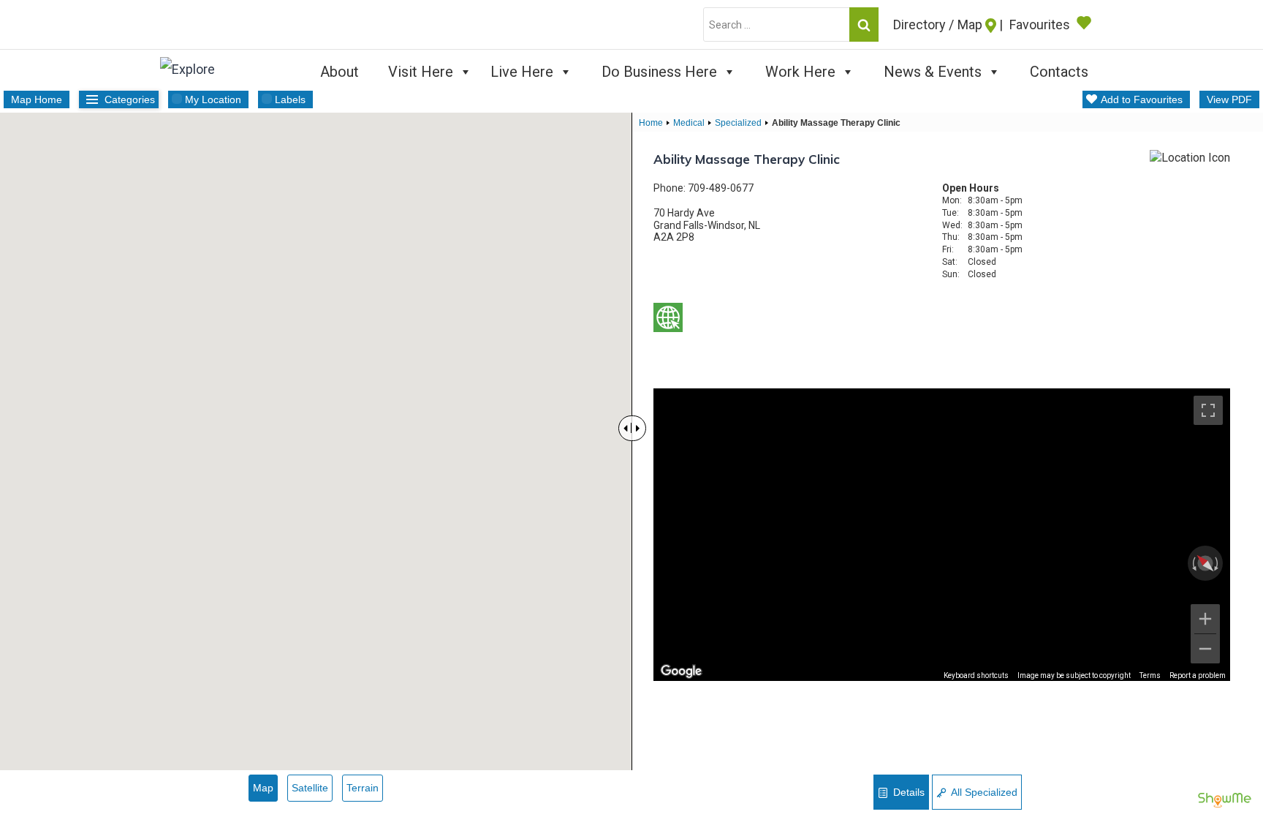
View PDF (1229, 99)
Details (907, 792)
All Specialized (983, 792)
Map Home (36, 99)
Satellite (310, 788)
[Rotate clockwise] (1218, 563)
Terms (1150, 675)
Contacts (1059, 71)
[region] (941, 534)
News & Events (933, 71)
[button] (316, 433)
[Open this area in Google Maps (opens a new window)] (681, 671)
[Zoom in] (1205, 618)
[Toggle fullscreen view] (1208, 410)
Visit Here (420, 71)
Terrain (362, 788)
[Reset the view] (1205, 563)
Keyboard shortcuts (976, 675)
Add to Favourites (1142, 99)
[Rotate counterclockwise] (1193, 563)
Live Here (521, 71)
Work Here (800, 71)
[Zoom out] (1205, 648)
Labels (290, 99)
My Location (213, 99)
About (339, 71)
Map (263, 788)
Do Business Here (659, 71)
